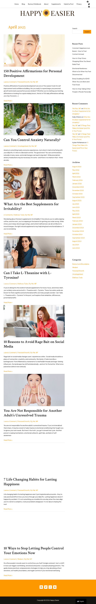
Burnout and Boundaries (80, 264)
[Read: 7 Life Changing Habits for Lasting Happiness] (34, 459)
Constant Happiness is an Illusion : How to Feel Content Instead (81, 51)
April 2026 (75, 173)
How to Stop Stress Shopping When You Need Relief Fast (81, 61)
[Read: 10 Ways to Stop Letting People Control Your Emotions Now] (34, 527)
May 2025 (75, 211)
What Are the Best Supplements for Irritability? (31, 206)
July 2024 (75, 245)
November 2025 (78, 190)
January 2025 (77, 224)
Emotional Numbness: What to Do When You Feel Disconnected (81, 71)
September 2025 (78, 197)
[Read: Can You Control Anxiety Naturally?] (34, 119)
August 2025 (76, 200)
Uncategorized (23, 146)
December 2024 (78, 228)
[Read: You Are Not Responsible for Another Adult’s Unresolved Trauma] (34, 390)
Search (74, 28)
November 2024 (78, 231)
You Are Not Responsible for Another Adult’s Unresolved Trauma (33, 413)
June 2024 (76, 248)
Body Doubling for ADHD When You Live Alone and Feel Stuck (81, 82)
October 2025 (77, 194)
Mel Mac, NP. (76, 108)
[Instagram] (50, 587)
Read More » (8, 101)
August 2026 (76, 167)
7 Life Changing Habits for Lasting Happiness (30, 481)
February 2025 (77, 221)
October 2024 (77, 234)
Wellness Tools (19, 215)
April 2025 (75, 214)
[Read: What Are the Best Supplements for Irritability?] (34, 183)
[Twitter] (89, 4)
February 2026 (77, 180)
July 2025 (75, 204)
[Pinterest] (89, 7)
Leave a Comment (10, 82)
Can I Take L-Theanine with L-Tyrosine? (27, 275)
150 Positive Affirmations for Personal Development (33, 73)
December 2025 (78, 187)
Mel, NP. (75, 125)
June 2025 (76, 207)
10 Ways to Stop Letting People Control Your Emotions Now (34, 550)
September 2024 (78, 238)
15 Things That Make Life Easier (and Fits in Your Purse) (81, 128)
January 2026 (77, 184)
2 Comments (8, 215)
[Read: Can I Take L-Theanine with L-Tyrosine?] (34, 252)
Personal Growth (23, 82)
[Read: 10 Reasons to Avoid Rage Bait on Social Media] (34, 321)
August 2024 (76, 241)
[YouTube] (54, 587)
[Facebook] (87, 2)
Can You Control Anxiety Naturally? (32, 139)
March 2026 (76, 177)
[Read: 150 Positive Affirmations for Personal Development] (34, 50)
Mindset (20, 559)
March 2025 (76, 217)
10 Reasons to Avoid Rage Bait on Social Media (34, 344)
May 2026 (75, 170)
